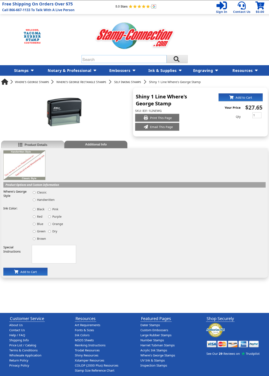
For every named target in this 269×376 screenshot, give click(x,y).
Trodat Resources (87, 350)
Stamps (22, 70)
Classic (42, 192)
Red (39, 216)
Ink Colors (82, 335)
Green (41, 231)
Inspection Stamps (153, 365)
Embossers (120, 70)
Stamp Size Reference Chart (94, 370)
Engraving (203, 70)
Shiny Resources (86, 355)
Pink (55, 209)
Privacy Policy (19, 365)
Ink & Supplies (163, 70)
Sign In (221, 11)
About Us (16, 325)
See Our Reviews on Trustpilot (233, 353)
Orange (57, 224)
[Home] (4, 81)
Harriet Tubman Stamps (157, 345)
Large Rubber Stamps (155, 335)
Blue (40, 224)
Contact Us (241, 11)
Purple (57, 216)
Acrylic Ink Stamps (153, 350)
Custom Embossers (154, 330)
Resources (243, 70)
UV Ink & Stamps (152, 360)
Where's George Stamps (32, 82)
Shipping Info (19, 340)
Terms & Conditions (23, 350)
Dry (54, 231)
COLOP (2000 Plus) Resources (96, 365)
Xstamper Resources (89, 360)
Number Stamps (152, 340)
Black (40, 209)
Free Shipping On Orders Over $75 (38, 6)
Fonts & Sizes (84, 330)
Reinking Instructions (90, 345)
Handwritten (46, 200)
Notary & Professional (70, 70)
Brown (41, 239)
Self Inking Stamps (127, 82)
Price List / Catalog (22, 345)
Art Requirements (87, 325)
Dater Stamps (150, 325)
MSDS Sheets (84, 340)
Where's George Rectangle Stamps (81, 82)
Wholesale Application (25, 355)
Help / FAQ (17, 335)
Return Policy (18, 360)
